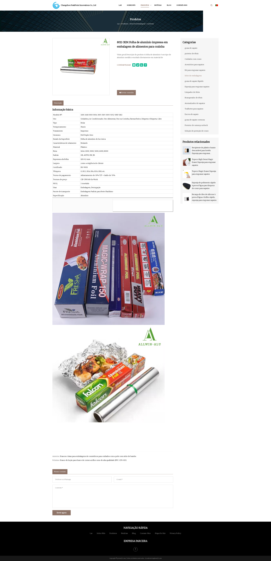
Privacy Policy (175, 533)
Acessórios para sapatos (194, 64)
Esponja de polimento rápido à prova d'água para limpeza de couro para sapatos (204, 185)
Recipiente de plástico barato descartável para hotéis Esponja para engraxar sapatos (204, 151)
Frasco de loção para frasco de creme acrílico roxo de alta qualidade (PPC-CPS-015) (93, 460)
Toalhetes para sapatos (194, 109)
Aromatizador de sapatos (195, 103)
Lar (120, 5)
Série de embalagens (137, 24)
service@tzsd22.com (155, 558)
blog (169, 5)
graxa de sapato (191, 48)
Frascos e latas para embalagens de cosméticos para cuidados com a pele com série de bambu (98, 456)
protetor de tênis (191, 53)
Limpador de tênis (192, 92)
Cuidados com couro (193, 59)
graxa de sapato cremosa (195, 120)
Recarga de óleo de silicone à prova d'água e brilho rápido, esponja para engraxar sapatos (204, 197)
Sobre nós (131, 5)
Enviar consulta (127, 93)
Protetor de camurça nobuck (196, 125)
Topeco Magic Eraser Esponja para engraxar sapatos (204, 172)
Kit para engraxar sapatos (195, 70)
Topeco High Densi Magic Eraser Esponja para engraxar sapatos (204, 162)
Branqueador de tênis (193, 98)
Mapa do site (160, 533)
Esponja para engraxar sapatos (197, 87)
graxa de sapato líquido (194, 81)
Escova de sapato (191, 114)
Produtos (145, 5)
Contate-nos (181, 5)
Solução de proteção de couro (197, 131)
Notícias (158, 5)
